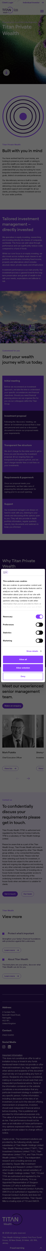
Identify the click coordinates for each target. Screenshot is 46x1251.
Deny (23, 676)
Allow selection (23, 668)
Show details (32, 651)
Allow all (23, 659)
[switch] (39, 625)
